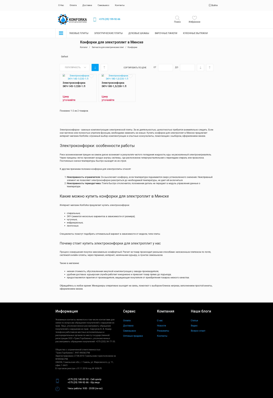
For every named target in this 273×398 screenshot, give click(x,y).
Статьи (194, 320)
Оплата (73, 5)
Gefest (64, 56)
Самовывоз (103, 5)
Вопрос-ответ (198, 330)
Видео (194, 325)
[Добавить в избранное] (91, 76)
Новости (161, 325)
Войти (214, 5)
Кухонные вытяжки (195, 33)
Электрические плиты (108, 33)
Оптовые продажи (133, 336)
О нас (61, 5)
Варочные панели (166, 33)
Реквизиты (163, 330)
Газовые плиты (78, 33)
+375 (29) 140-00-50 (78, 379)
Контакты (120, 5)
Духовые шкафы (138, 33)
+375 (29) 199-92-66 (109, 19)
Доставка (87, 5)
